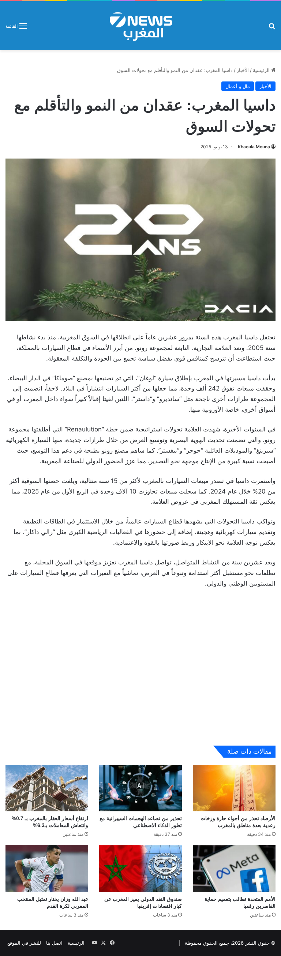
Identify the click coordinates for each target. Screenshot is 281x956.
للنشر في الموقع (24, 943)
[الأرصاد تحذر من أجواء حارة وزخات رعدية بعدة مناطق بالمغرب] (234, 788)
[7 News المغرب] (140, 25)
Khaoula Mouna (254, 146)
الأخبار (243, 70)
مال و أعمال (237, 86)
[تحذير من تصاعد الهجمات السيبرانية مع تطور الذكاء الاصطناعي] (140, 788)
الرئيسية (262, 70)
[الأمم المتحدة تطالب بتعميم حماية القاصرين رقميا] (234, 868)
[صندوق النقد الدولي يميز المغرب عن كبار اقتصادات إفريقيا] (140, 868)
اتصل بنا (54, 943)
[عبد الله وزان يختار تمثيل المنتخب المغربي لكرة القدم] (46, 868)
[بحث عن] (272, 28)
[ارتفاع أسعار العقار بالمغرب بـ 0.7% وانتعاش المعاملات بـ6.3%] (46, 788)
